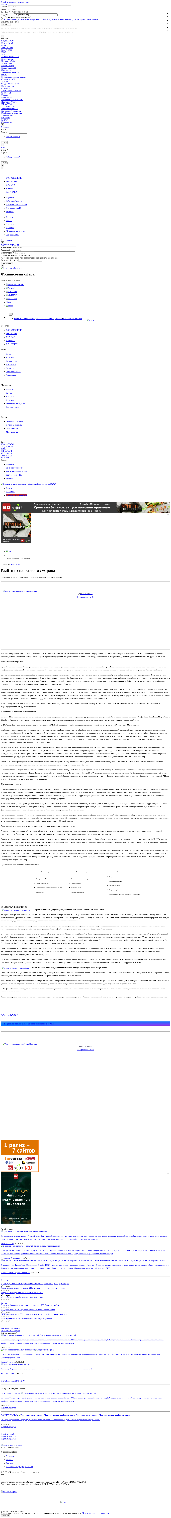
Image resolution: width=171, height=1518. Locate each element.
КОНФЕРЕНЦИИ (14, 178)
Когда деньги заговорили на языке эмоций (58, 1335)
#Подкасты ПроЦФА (10, 84)
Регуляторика (33, 319)
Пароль (5, 132)
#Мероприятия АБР (9, 109)
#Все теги (5, 458)
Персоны (10, 197)
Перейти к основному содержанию (16, 2)
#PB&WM (5, 118)
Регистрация (6, 240)
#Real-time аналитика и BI (12, 100)
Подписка (5, 4)
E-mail (4, 129)
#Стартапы (5, 88)
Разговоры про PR (14, 208)
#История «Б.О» (8, 61)
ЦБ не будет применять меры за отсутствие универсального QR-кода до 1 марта (35, 1283)
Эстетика (78, 319)
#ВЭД (3, 52)
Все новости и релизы (10, 1328)
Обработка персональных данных (16, 17)
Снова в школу (22, 1364)
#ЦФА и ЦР (6, 93)
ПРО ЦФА (10, 185)
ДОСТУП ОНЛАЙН (10, 245)
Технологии (44, 319)
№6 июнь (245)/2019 (9, 1015)
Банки (16, 319)
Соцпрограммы (12, 235)
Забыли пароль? (13, 137)
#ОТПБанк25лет (8, 106)
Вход (3, 147)
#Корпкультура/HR (9, 68)
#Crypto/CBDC (7, 41)
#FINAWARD (7, 47)
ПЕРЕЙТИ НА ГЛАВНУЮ (13, 1381)
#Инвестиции (7, 59)
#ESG (3, 45)
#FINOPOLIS (6, 104)
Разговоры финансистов (16, 204)
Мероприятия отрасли (15, 231)
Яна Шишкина (7, 1373)
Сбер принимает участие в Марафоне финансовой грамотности (103, 1415)
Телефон (5, 12)
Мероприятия (12, 432)
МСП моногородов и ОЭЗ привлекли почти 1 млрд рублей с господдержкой (34, 1314)
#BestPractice (6, 455)
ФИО (4, 7)
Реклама (9, 1460)
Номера (9, 488)
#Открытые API (8, 79)
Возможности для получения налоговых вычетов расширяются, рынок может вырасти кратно (124, 1260)
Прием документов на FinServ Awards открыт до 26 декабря (26, 1319)
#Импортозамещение (10, 57)
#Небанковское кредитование (13, 77)
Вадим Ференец (8, 1362)
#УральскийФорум (9, 102)
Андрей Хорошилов (21, 1273)
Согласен (5, 1516)
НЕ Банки (23, 319)
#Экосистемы (7, 122)
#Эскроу (4, 95)
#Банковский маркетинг (11, 111)
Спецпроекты (12, 428)
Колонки (10, 212)
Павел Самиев (7, 1273)
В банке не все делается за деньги (46, 1246)
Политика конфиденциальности (19, 1467)
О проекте (10, 1456)
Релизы (9, 221)
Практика (10, 228)
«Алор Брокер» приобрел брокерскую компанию (22, 1297)
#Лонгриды (6, 70)
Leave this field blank (10, 22)
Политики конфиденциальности (96, 1513)
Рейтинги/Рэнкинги (14, 201)
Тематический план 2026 (16, 495)
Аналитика (11, 224)
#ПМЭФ (4, 81)
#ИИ (3, 54)
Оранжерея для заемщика (36, 1231)
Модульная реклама (14, 421)
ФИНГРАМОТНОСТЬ (10, 1393)
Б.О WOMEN (12, 192)
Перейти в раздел (8, 1408)
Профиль (5, 127)
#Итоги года (6, 63)
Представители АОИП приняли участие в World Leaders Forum (28, 1310)
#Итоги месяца (7, 66)
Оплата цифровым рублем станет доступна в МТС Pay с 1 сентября (30, 1305)
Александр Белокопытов (11, 1258)
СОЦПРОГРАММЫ (9, 1415)
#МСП (4, 75)
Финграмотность (57, 319)
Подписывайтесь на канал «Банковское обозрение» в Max (29, 1024)
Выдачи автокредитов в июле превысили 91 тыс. (22, 1293)
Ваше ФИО (6, 247)
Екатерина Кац (7, 1244)
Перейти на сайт (8, 1434)
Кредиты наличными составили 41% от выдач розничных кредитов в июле (33, 1288)
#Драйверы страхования (11, 113)
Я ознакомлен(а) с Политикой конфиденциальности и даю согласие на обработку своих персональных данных (51, 19)
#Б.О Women (6, 50)
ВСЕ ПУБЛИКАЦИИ (10, 1331)
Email (4, 9)
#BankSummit (6, 97)
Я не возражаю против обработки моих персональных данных (30, 258)
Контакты (10, 1463)
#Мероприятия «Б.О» (10, 72)
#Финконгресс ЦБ (9, 115)
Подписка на (7, 14)
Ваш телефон (7, 253)
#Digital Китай (7, 43)
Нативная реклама (14, 425)
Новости (9, 217)
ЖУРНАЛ (10, 188)
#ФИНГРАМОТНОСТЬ (11, 90)
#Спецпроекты (7, 86)
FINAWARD (11, 181)
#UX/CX (4, 120)
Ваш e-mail (6, 250)
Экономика (69, 319)
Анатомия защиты (27, 1350)
